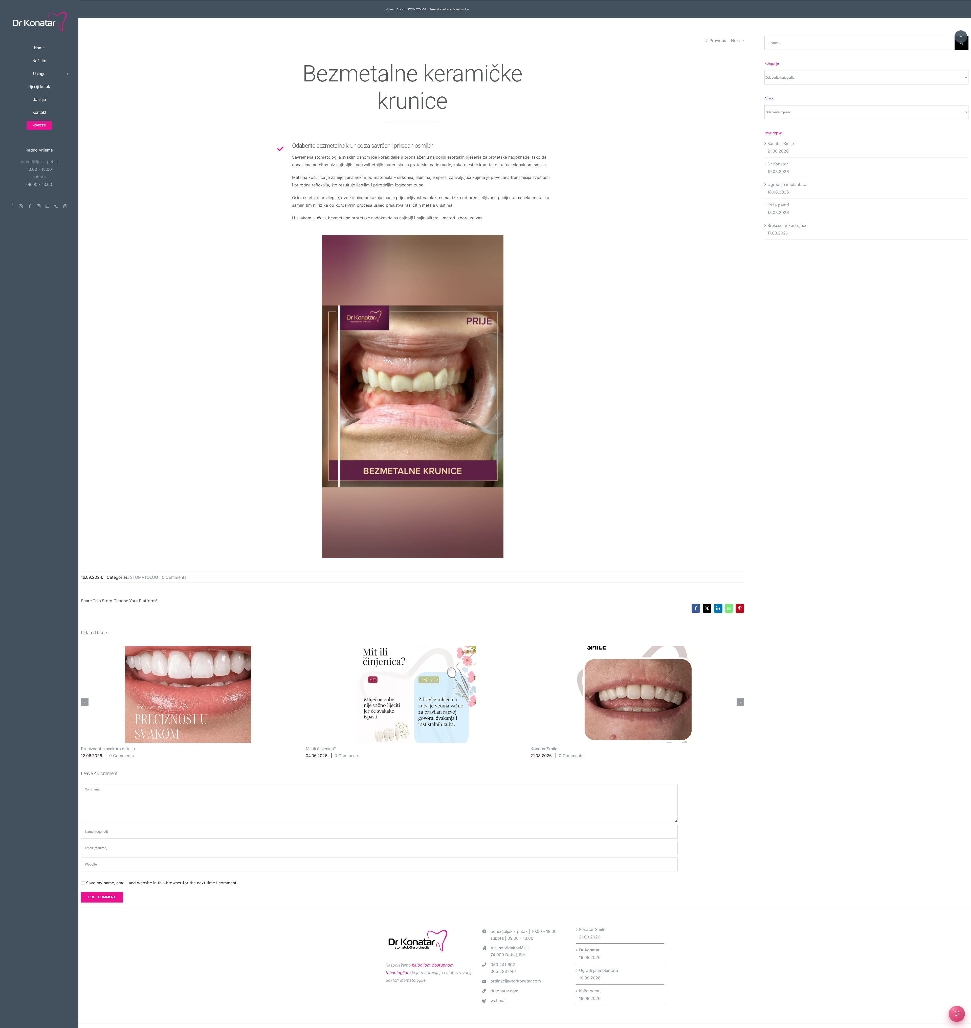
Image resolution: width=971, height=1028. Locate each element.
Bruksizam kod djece (787, 225)
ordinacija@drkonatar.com (516, 980)
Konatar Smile (780, 143)
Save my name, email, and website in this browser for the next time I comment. (161, 882)
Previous (718, 40)
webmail (498, 1000)
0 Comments (174, 577)
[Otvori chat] (957, 1014)
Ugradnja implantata (112, 694)
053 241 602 (503, 964)
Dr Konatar (777, 163)
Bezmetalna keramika (337, 694)
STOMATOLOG (144, 577)
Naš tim (687, 748)
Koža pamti (778, 204)
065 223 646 (503, 971)
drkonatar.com (504, 990)
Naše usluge (562, 694)
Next (735, 40)
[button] (85, 702)
